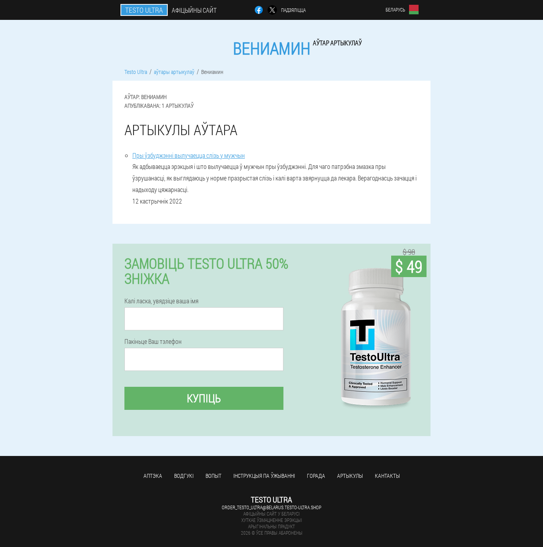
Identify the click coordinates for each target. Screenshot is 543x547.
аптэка (153, 475)
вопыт (213, 475)
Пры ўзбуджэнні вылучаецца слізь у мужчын (188, 155)
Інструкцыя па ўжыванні (264, 475)
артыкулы (350, 475)
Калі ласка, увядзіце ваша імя (161, 301)
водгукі (184, 475)
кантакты (387, 475)
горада (316, 475)
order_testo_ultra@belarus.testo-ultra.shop (271, 507)
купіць (204, 398)
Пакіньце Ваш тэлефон (153, 341)
